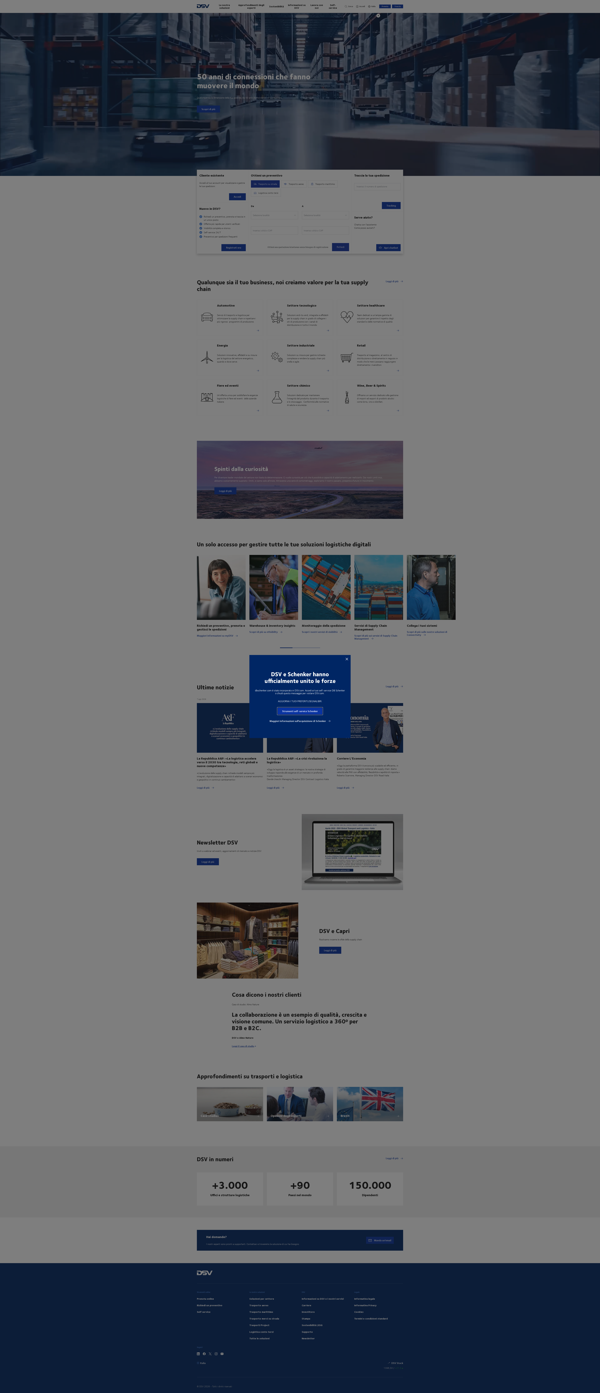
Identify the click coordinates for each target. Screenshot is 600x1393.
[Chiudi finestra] (347, 659)
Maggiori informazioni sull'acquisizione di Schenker (298, 721)
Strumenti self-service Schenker (300, 711)
